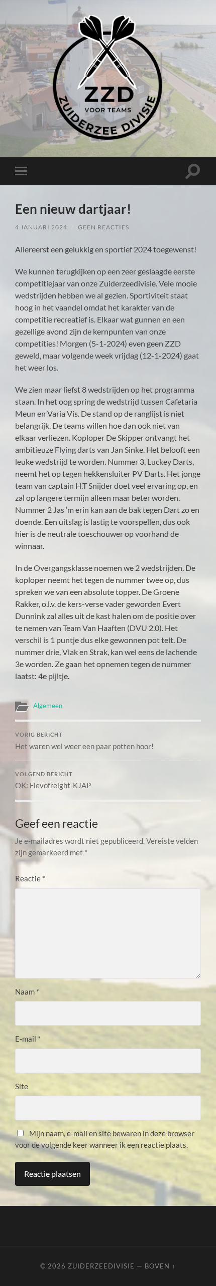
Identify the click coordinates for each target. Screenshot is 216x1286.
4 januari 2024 (41, 227)
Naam (27, 991)
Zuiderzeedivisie (101, 1266)
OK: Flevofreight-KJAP (53, 780)
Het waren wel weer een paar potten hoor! (84, 741)
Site (21, 1086)
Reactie (30, 878)
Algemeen (47, 706)
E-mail (28, 1038)
